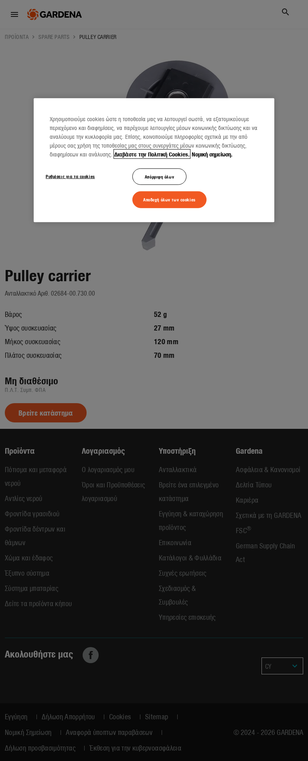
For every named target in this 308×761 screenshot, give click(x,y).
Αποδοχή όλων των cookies (169, 199)
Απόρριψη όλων (159, 176)
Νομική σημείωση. (212, 154)
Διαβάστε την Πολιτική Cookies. (152, 154)
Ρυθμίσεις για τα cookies (70, 175)
